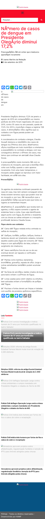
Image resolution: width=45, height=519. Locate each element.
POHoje (4, 514)
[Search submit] (41, 20)
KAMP (18, 516)
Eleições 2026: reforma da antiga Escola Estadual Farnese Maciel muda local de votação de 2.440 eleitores (21, 371)
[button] (22, 12)
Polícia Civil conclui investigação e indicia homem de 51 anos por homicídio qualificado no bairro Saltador (22, 335)
